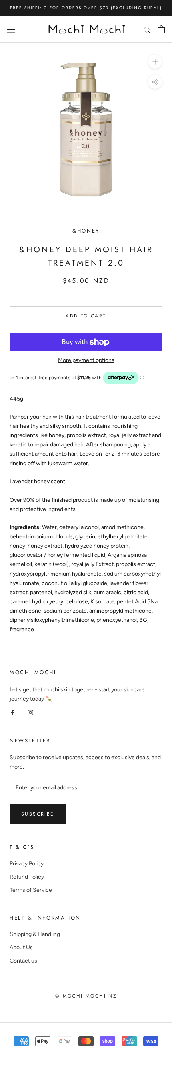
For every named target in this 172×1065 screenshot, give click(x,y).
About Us (21, 947)
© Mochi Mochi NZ (86, 996)
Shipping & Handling (35, 934)
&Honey (86, 231)
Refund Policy (27, 876)
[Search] (147, 29)
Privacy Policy (27, 863)
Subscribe (37, 814)
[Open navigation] (11, 30)
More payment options (86, 360)
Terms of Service (31, 890)
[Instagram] (30, 712)
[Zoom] (155, 62)
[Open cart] (161, 29)
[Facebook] (12, 712)
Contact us (23, 960)
